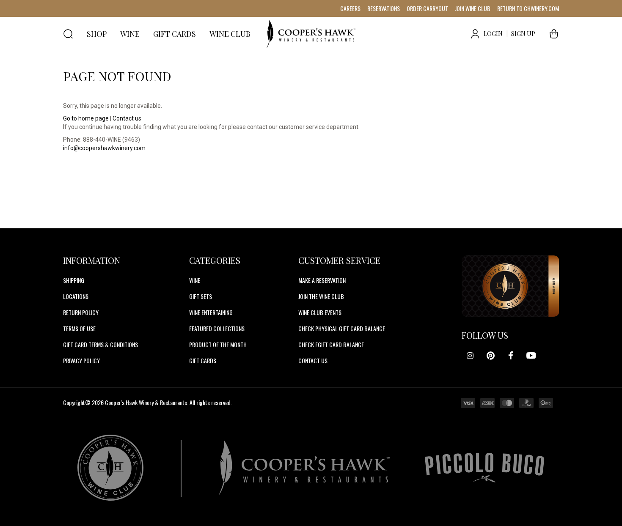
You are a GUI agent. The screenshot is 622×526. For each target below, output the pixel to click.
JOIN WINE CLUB (472, 8)
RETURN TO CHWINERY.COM (528, 8)
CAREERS (350, 8)
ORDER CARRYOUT (427, 8)
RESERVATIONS (383, 8)
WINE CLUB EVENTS (319, 312)
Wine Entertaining (211, 312)
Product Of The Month (218, 344)
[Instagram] (470, 355)
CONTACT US (313, 360)
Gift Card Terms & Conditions (100, 344)
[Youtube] (531, 355)
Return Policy (81, 312)
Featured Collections (217, 328)
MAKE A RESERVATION (322, 280)
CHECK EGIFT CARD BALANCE (331, 344)
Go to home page (86, 118)
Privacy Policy (81, 360)
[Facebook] (510, 355)
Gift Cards (202, 360)
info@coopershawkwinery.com (104, 148)
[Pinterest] (490, 355)
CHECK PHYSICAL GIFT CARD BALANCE (341, 328)
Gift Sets (200, 296)
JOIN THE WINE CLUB (321, 296)
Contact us (127, 118)
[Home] (311, 34)
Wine (194, 280)
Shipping (73, 280)
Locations (75, 296)
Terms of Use (79, 328)
